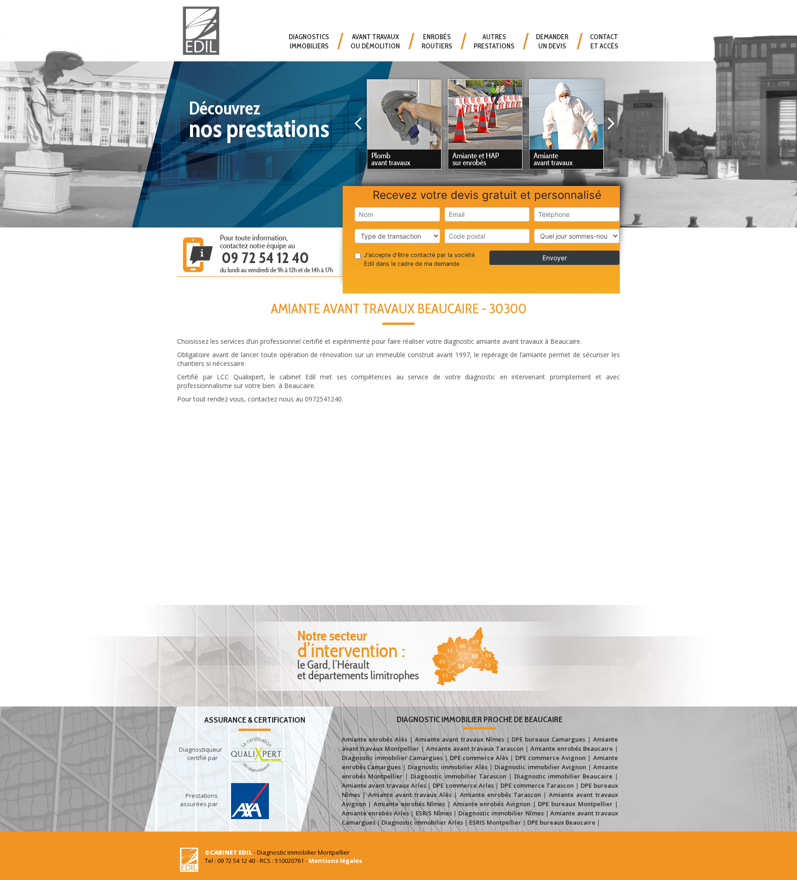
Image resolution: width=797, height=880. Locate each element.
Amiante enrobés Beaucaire (571, 748)
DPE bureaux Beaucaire (561, 822)
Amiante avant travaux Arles (384, 785)
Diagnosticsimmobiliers (309, 41)
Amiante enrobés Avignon (491, 804)
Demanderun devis (552, 41)
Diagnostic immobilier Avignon (540, 767)
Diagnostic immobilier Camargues (392, 758)
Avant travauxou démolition (375, 41)
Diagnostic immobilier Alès (448, 767)
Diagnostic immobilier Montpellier (303, 852)
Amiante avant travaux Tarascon (474, 748)
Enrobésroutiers (437, 41)
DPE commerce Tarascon (537, 785)
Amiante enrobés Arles (375, 813)
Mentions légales (335, 860)
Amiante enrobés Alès (375, 739)
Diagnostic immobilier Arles (422, 822)
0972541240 (323, 399)
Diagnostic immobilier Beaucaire (563, 776)
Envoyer (554, 258)
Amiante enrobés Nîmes (409, 804)
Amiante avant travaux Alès (410, 794)
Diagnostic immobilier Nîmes (501, 813)
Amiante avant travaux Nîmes (459, 739)
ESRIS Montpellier (495, 822)
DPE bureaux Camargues (548, 739)
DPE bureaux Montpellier (575, 804)
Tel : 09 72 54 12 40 (230, 860)
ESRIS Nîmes (434, 813)
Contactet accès (604, 41)
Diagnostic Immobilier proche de (480, 719)
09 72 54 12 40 (265, 257)
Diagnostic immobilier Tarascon (458, 776)
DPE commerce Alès (479, 758)
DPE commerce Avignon (550, 758)
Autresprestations (494, 41)
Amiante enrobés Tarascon (500, 794)
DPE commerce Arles (463, 785)
